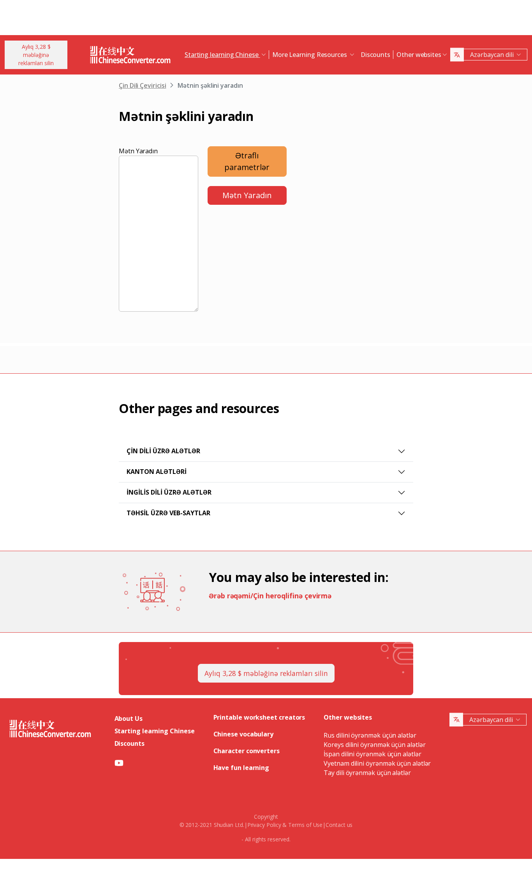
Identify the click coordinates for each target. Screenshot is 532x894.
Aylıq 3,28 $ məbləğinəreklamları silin (36, 55)
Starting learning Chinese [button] (222, 54)
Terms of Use (305, 824)
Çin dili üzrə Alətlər (163, 451)
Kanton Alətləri (157, 471)
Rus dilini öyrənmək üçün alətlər (370, 735)
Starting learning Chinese (155, 731)
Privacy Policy (264, 824)
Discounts (375, 54)
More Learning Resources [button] (310, 54)
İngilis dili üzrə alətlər (169, 492)
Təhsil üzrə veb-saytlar (168, 513)
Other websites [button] (418, 54)
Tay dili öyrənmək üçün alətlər (367, 772)
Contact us (339, 824)
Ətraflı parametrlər (247, 161)
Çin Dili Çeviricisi (142, 85)
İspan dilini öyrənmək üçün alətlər (372, 754)
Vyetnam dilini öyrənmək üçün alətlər (377, 763)
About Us (129, 718)
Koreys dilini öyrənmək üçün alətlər (374, 744)
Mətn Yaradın (138, 151)
